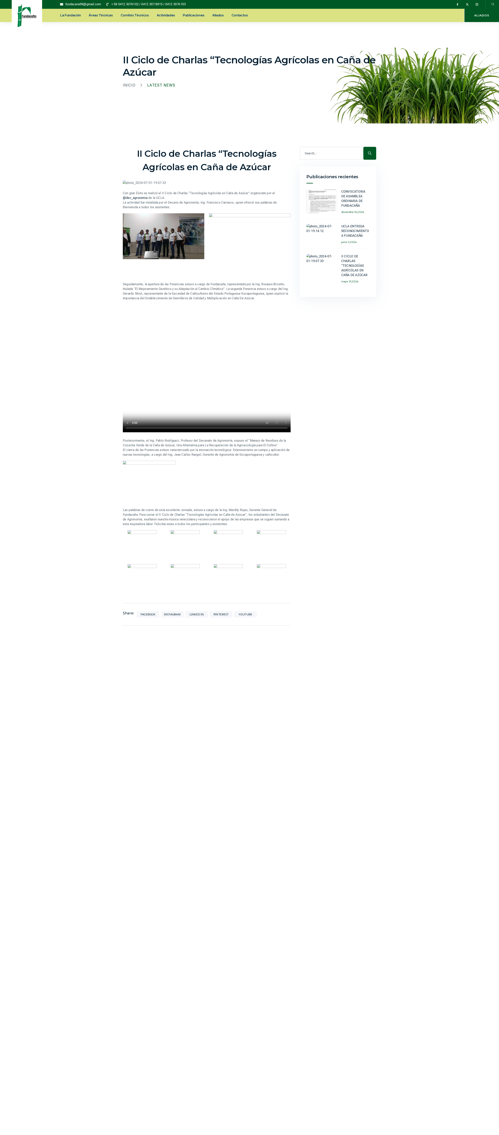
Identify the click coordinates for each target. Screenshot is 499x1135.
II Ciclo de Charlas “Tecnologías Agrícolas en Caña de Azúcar (354, 265)
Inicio (129, 85)
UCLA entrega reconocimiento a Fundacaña (355, 230)
